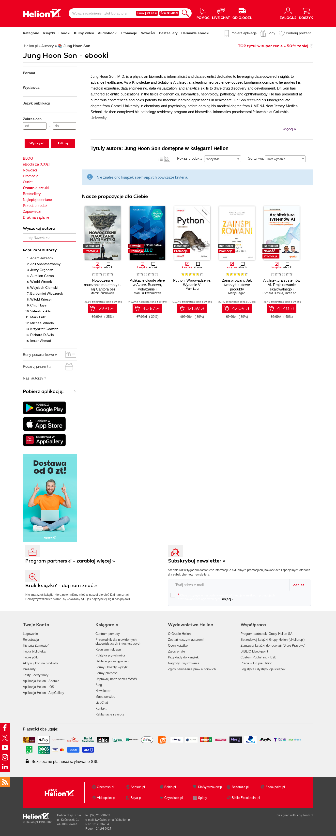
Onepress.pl (105, 787)
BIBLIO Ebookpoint (254, 651)
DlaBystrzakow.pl (210, 787)
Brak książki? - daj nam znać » (61, 585)
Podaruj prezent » (37, 366)
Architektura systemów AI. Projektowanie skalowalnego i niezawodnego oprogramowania (281, 289)
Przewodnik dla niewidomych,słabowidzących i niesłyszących (118, 641)
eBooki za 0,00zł (36, 164)
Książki (49, 33)
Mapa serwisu (105, 697)
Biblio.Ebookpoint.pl (246, 798)
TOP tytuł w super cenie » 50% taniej (273, 46)
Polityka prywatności (110, 655)
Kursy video (84, 33)
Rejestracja (31, 639)
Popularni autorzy (40, 250)
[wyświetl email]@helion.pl (113, 819)
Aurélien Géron (42, 276)
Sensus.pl (138, 787)
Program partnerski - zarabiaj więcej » (70, 561)
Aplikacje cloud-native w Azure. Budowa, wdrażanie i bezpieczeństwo (147, 287)
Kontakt (101, 708)
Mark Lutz (38, 317)
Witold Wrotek (41, 282)
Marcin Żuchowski (103, 293)
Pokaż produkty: (190, 158)
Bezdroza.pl (240, 787)
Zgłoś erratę (176, 651)
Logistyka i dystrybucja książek (263, 669)
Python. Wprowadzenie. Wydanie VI (192, 282)
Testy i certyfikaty (35, 675)
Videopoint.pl (106, 798)
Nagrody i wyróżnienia (183, 663)
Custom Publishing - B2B (258, 657)
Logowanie (30, 634)
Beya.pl (136, 798)
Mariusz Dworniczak (147, 293)
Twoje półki (31, 657)
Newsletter (102, 691)
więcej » (227, 599)
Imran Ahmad (40, 341)
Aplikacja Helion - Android (41, 681)
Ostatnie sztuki (36, 188)
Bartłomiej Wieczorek (46, 293)
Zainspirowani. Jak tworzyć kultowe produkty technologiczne (237, 287)
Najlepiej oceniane (37, 200)
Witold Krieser (41, 299)
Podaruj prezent (298, 33)
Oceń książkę (178, 645)
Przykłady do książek (183, 657)
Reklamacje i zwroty (109, 714)
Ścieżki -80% (169, 13)
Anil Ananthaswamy (45, 264)
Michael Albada (42, 323)
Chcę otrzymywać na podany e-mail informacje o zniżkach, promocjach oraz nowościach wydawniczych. (226, 597)
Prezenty (29, 669)
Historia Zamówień (36, 645)
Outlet (27, 182)
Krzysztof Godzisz (44, 329)
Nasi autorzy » (34, 378)
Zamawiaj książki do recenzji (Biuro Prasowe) (273, 645)
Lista (161, 159)
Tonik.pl (308, 815)
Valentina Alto (40, 311)
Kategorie (31, 33)
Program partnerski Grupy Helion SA (266, 634)
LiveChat (101, 702)
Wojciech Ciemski (44, 287)
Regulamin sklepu (108, 649)
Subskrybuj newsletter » (197, 561)
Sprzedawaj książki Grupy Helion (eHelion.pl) (273, 639)
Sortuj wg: (256, 158)
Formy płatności (106, 673)
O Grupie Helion (179, 634)
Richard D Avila (42, 335)
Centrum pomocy (107, 634)
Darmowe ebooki (195, 33)
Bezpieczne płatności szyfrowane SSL (64, 762)
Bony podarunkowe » (40, 354)
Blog (98, 685)
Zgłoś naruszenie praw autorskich (192, 669)
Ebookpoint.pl (275, 787)
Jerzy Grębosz (41, 270)
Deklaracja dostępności (112, 661)
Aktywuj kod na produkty (40, 663)
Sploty (202, 798)
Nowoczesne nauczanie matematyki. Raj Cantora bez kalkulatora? (102, 287)
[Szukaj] (185, 13)
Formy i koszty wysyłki (111, 667)
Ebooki (64, 33)
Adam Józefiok (41, 258)
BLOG (28, 158)
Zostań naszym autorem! (186, 639)
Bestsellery (168, 33)
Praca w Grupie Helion (256, 663)
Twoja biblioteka (34, 651)
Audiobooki (108, 33)
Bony (271, 33)
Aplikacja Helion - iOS (38, 687)
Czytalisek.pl (173, 798)
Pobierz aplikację (243, 33)
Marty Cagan (236, 293)
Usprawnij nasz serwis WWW (116, 679)
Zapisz (298, 585)
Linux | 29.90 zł (147, 13)
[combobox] (222, 158)
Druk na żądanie (36, 217)
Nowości (148, 33)
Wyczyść (37, 143)
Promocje (129, 33)
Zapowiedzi (32, 211)
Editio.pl (170, 787)
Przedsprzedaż (35, 205)
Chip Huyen (39, 305)
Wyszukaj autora (39, 228)
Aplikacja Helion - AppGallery (43, 693)
